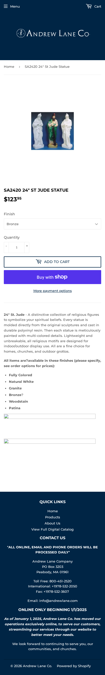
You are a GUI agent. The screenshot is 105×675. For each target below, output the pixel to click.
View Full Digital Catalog (52, 529)
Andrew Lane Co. (37, 666)
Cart (97, 6)
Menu (15, 6)
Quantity (12, 237)
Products (52, 517)
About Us (52, 523)
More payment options (52, 291)
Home (9, 66)
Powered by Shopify (74, 666)
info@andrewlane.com (58, 601)
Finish (9, 214)
